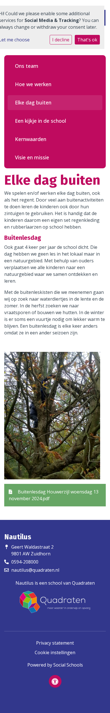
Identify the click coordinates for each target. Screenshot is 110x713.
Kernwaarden (30, 139)
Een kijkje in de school (40, 120)
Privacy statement (55, 643)
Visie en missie (32, 157)
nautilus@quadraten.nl (35, 570)
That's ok (87, 40)
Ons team (26, 65)
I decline (60, 40)
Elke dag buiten (33, 102)
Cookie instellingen (55, 652)
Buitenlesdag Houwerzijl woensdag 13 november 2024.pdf (53, 495)
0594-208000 (24, 562)
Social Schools (68, 665)
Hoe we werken (33, 84)
